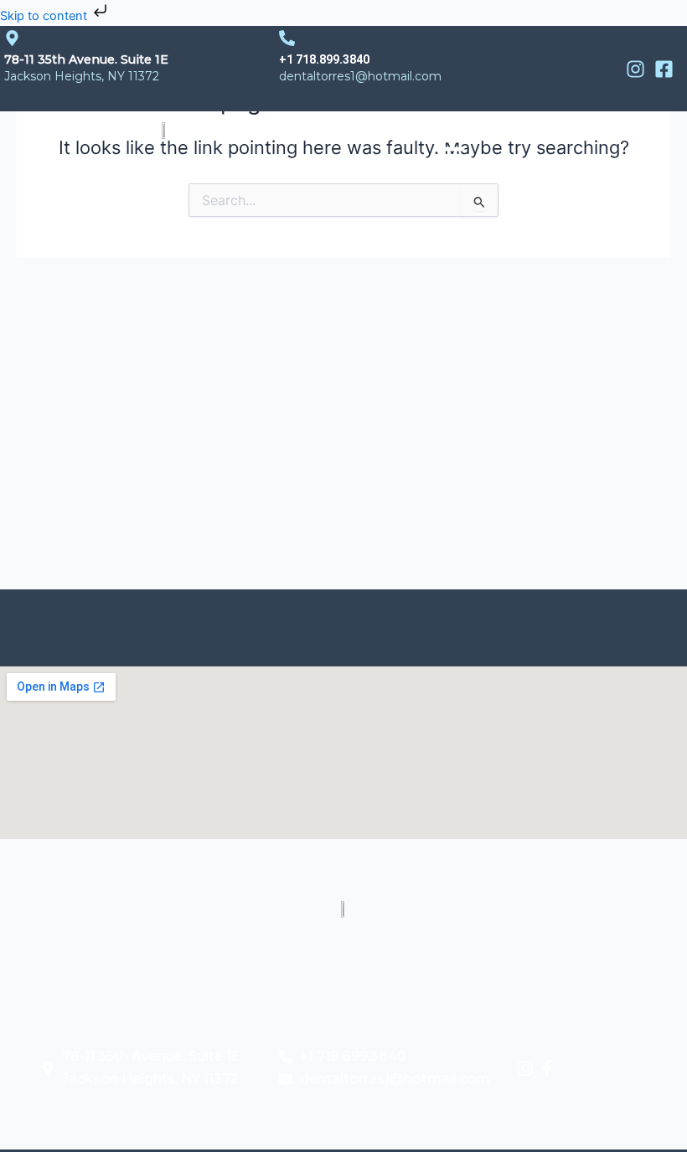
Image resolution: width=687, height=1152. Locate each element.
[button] (449, 141)
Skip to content (45, 15)
